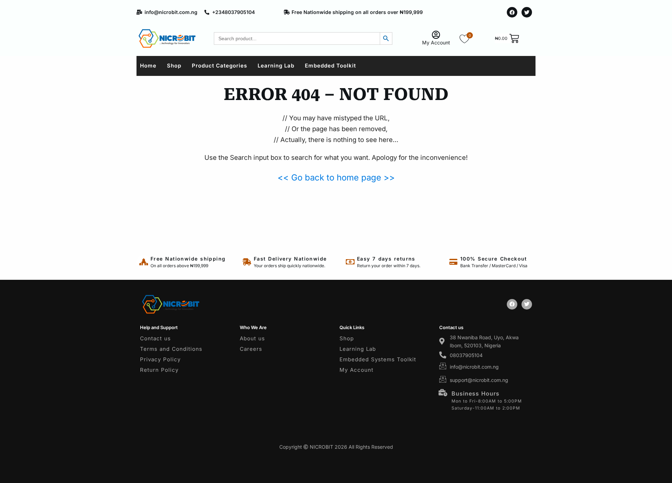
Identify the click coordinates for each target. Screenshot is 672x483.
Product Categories (219, 65)
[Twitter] (527, 12)
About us (252, 338)
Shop (174, 65)
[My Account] (436, 34)
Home (148, 65)
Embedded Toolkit (330, 65)
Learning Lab (276, 65)
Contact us (155, 338)
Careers (251, 349)
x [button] (666, 457)
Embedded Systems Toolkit (378, 359)
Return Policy (159, 370)
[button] (657, 467)
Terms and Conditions (171, 349)
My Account (436, 42)
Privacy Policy (160, 359)
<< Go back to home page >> (336, 177)
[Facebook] (512, 12)
